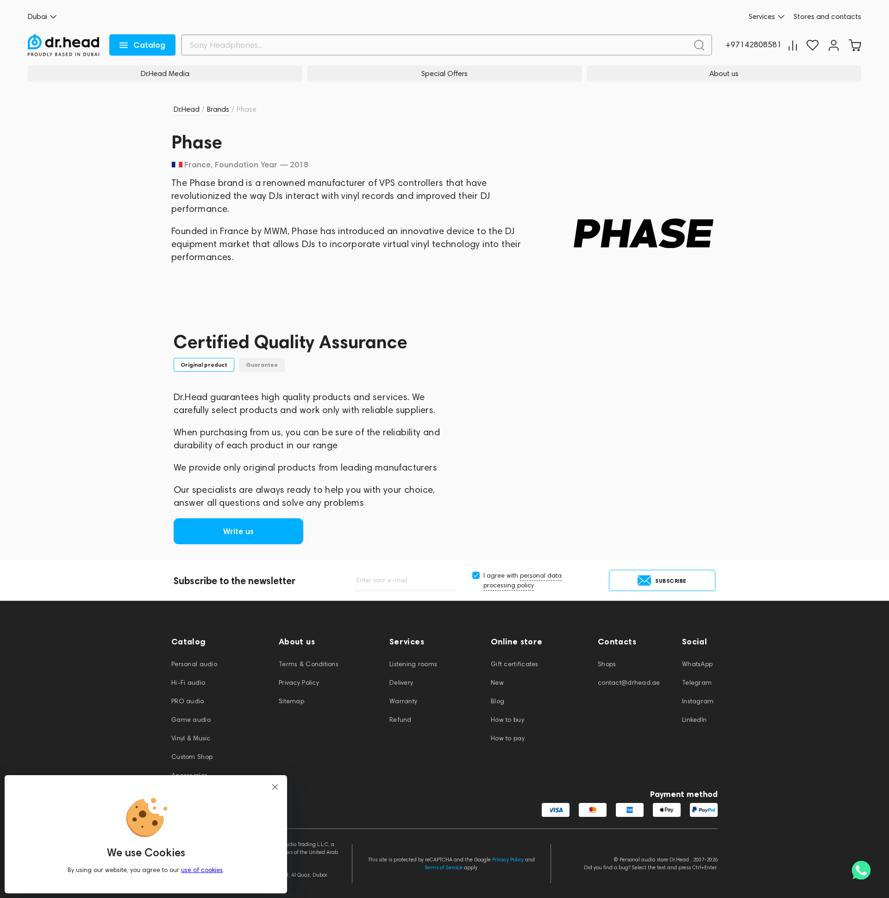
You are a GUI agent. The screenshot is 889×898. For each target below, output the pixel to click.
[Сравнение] (793, 45)
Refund (400, 720)
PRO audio (187, 701)
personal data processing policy (522, 580)
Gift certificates (514, 664)
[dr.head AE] (63, 45)
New (497, 683)
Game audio (191, 720)
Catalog (149, 45)
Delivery (401, 683)
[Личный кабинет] (833, 45)
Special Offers (444, 73)
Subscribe (671, 580)
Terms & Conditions (308, 664)
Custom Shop (192, 757)
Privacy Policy (299, 683)
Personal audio (194, 664)
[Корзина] (854, 45)
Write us (238, 531)
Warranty (403, 701)
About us (724, 73)
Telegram (697, 683)
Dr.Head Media (165, 73)
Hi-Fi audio (188, 683)
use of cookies (202, 870)
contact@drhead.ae (629, 683)
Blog (497, 701)
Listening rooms (413, 664)
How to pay (508, 738)
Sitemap (291, 701)
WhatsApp (697, 664)
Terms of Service (444, 867)
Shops (607, 664)
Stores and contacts (827, 17)
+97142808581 (754, 45)
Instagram (698, 701)
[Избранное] (812, 45)
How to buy (507, 720)
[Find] (699, 45)
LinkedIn (694, 720)
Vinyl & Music (191, 738)
